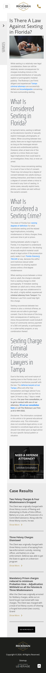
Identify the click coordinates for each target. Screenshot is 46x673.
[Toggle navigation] (6, 6)
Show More (14, 524)
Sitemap (23, 660)
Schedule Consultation (27, 467)
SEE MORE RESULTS (26, 629)
